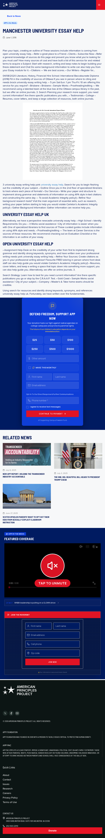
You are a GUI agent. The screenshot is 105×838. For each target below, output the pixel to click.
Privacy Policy (10, 797)
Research (8, 788)
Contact (7, 779)
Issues (6, 784)
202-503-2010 (12, 826)
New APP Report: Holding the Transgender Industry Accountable (24, 475)
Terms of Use (10, 802)
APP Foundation (10, 732)
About (6, 775)
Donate (53, 830)
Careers (7, 793)
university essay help (52, 184)
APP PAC (7, 745)
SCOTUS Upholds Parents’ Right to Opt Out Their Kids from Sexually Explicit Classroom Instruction (26, 520)
